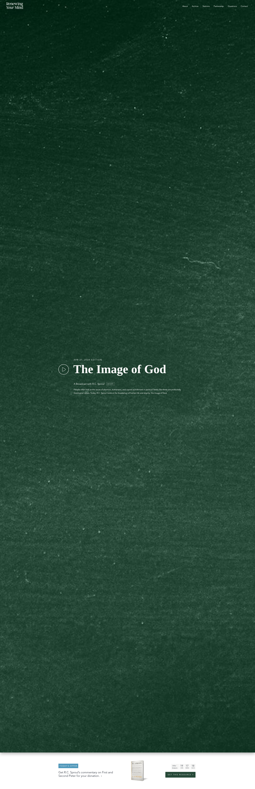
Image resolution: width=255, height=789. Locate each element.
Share (111, 384)
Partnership (219, 6)
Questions (232, 6)
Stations (206, 6)
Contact (244, 6)
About (185, 6)
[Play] (63, 369)
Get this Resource (179, 775)
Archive (195, 6)
